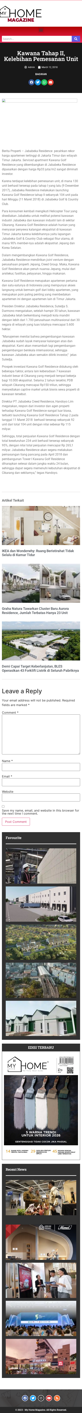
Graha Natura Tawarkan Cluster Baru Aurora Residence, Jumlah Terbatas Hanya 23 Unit (35, 611)
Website (7, 791)
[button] (41, 30)
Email (7, 776)
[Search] (76, 39)
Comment (10, 712)
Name (7, 760)
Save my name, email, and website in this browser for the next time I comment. (40, 812)
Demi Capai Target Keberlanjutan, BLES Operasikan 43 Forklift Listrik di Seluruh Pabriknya (40, 668)
